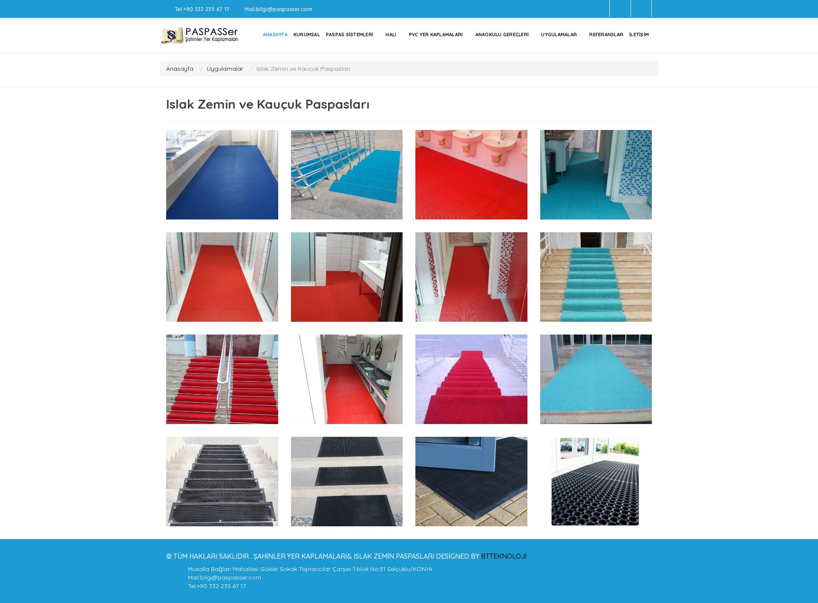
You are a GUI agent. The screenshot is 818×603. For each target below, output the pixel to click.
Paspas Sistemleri (349, 35)
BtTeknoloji (503, 556)
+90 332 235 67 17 (206, 9)
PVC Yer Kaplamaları (436, 35)
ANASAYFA (275, 35)
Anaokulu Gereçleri (502, 35)
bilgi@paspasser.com (284, 9)
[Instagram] (641, 8)
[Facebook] (620, 8)
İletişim (639, 35)
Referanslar (606, 35)
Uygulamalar (559, 35)
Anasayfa (179, 68)
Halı (391, 35)
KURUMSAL (307, 35)
